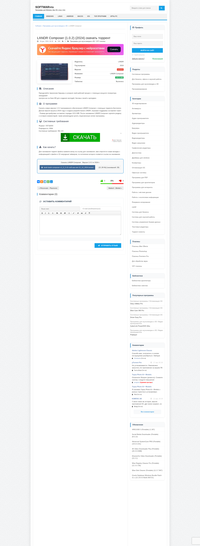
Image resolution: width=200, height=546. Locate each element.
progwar (136, 382)
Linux (60, 16)
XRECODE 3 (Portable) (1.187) (143, 429)
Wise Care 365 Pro (137, 310)
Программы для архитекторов (143, 182)
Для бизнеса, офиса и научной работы (146, 79)
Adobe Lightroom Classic (142, 350)
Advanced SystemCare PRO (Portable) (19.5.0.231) (146, 443)
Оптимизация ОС (138, 168)
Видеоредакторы (138, 138)
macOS (80, 16)
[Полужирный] (42, 213)
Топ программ (100, 16)
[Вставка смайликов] (69, 213)
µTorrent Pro (137, 362)
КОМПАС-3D (137, 399)
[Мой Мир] (51, 181)
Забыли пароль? (138, 59)
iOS (88, 16)
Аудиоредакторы (138, 123)
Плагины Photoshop (139, 251)
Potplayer (133, 335)
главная (38, 16)
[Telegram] (45, 181)
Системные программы (141, 74)
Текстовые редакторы (140, 227)
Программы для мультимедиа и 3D (55, 26)
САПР (134, 207)
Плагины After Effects (140, 246)
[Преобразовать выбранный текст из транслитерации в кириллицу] (86, 213)
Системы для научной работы (143, 217)
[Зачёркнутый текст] (53, 213)
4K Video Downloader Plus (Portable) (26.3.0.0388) (145, 450)
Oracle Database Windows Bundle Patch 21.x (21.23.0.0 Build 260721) (147, 476)
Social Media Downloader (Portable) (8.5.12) (145, 435)
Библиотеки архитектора (141, 281)
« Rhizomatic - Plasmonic (48, 188)
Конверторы (136, 163)
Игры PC (113, 16)
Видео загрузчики (138, 143)
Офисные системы (139, 173)
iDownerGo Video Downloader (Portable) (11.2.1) (147, 457)
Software (38, 26)
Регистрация (157, 59)
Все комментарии (147, 412)
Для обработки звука (140, 261)
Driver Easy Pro (136, 317)
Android (70, 16)
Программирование (139, 89)
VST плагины (100, 41)
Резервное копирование (141, 202)
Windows (50, 16)
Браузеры (135, 128)
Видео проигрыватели (140, 133)
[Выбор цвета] (74, 213)
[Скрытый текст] (78, 213)
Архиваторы (136, 113)
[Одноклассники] (41, 181)
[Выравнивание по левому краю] (57, 213)
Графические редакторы (141, 148)
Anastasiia (137, 358)
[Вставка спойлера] (89, 213)
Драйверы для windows (141, 158)
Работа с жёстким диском (141, 192)
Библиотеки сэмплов (140, 285)
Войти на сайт (147, 50)
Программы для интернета (142, 187)
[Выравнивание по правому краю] (65, 213)
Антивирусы (136, 108)
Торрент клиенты (138, 232)
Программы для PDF (140, 177)
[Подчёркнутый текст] (49, 213)
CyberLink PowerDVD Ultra (140, 326)
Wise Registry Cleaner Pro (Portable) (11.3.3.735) (145, 464)
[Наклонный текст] (45, 213)
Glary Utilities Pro (136, 304)
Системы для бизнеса (140, 212)
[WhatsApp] (48, 181)
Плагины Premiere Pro (140, 256)
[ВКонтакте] (38, 181)
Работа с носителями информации (145, 197)
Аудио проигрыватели (140, 118)
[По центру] (61, 213)
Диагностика (136, 153)
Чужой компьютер (139, 55)
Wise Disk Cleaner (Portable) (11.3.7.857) (147, 470)
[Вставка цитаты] (82, 213)
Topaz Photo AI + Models (142, 374)
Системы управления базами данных (146, 222)
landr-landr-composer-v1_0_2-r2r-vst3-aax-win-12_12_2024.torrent (68, 167)
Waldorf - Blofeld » (115, 188)
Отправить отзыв (109, 245)
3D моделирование (139, 103)
